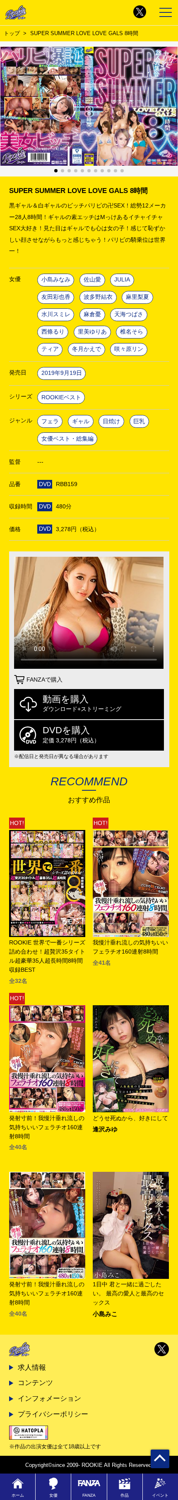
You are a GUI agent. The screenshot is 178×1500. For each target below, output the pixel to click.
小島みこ (105, 1314)
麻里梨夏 (137, 297)
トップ (12, 33)
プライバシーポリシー (53, 1414)
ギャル (80, 421)
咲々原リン (128, 349)
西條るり (53, 332)
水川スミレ (55, 314)
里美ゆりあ (92, 332)
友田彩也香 (55, 297)
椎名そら (131, 332)
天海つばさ (128, 314)
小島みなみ (55, 280)
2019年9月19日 (61, 373)
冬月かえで (86, 349)
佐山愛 (92, 280)
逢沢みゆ (105, 1129)
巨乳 (139, 421)
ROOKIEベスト (61, 397)
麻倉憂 (92, 314)
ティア (50, 349)
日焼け (111, 421)
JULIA (122, 280)
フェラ (50, 421)
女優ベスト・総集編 (67, 439)
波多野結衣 (98, 297)
